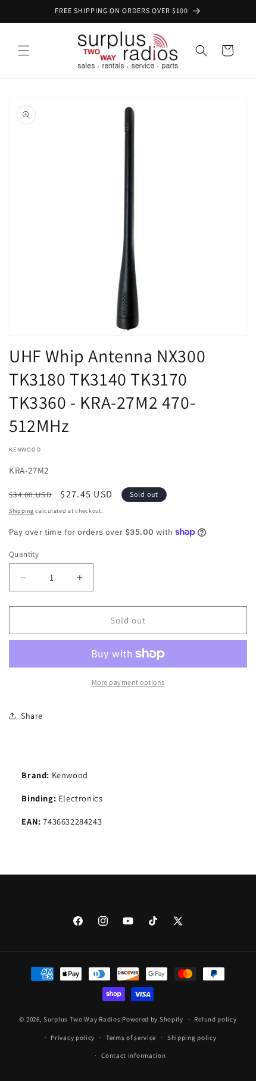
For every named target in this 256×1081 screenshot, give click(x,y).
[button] (24, 50)
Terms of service (131, 1037)
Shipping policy (192, 1037)
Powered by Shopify (152, 1019)
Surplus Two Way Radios (81, 1019)
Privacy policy (73, 1037)
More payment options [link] (128, 682)
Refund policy (215, 1019)
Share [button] (32, 715)
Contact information (133, 1055)
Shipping (21, 511)
